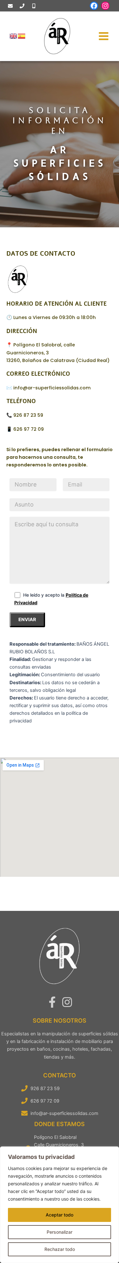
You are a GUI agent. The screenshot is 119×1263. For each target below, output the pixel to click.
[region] (59, 1204)
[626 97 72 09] (34, 6)
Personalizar (59, 1232)
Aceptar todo (59, 1214)
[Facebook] (52, 1002)
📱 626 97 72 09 (25, 429)
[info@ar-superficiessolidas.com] (10, 6)
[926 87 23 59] (22, 6)
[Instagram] (67, 1002)
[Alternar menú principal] (104, 36)
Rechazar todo (59, 1249)
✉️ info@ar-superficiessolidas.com (48, 388)
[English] (14, 36)
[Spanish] (22, 36)
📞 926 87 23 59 (24, 415)
